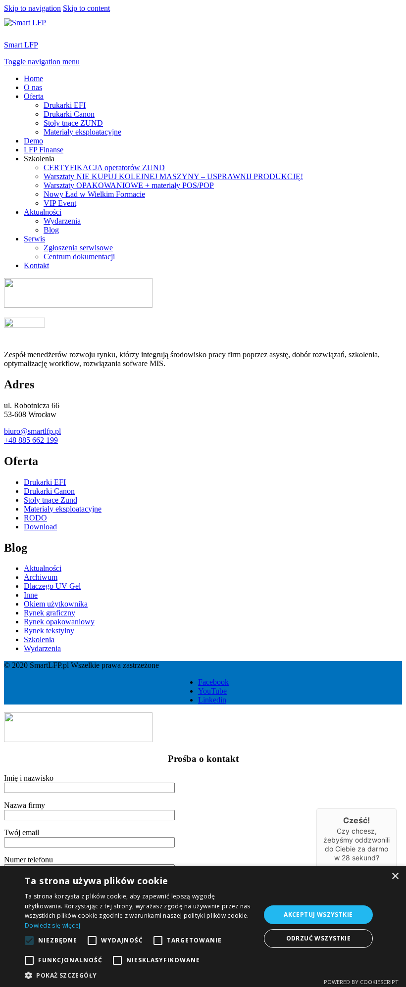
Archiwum (40, 577)
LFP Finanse (43, 149)
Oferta (34, 96)
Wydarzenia (62, 221)
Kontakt (36, 265)
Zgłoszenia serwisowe (78, 247)
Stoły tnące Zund (50, 500)
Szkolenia (39, 639)
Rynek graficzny (49, 613)
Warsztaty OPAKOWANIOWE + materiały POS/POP (129, 185)
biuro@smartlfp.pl (32, 431)
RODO (35, 518)
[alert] (203, 926)
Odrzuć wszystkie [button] (318, 938)
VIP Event (60, 203)
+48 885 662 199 (31, 440)
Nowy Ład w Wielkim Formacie (94, 194)
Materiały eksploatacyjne (82, 132)
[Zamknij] (396, 808)
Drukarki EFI (65, 105)
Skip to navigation (32, 8)
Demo (33, 141)
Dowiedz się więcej (52, 925)
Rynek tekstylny (49, 630)
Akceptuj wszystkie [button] (318, 914)
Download (40, 526)
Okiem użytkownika (56, 604)
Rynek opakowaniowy (59, 621)
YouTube (212, 691)
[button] (139, 975)
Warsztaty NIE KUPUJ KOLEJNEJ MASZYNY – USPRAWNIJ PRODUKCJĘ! (173, 176)
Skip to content (86, 8)
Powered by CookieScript (361, 982)
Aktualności (42, 212)
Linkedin (212, 700)
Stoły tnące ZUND (73, 123)
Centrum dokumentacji (79, 256)
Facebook (213, 682)
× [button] (395, 876)
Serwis (34, 239)
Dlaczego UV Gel (52, 586)
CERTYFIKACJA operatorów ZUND (104, 167)
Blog (51, 230)
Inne (31, 595)
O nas (33, 87)
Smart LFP (21, 45)
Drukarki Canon (69, 114)
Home (33, 78)
